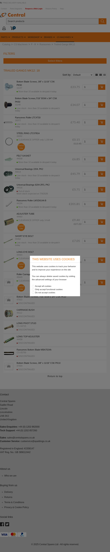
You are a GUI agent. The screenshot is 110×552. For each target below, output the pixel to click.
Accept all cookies (43, 286)
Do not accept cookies (45, 292)
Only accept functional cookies (49, 289)
